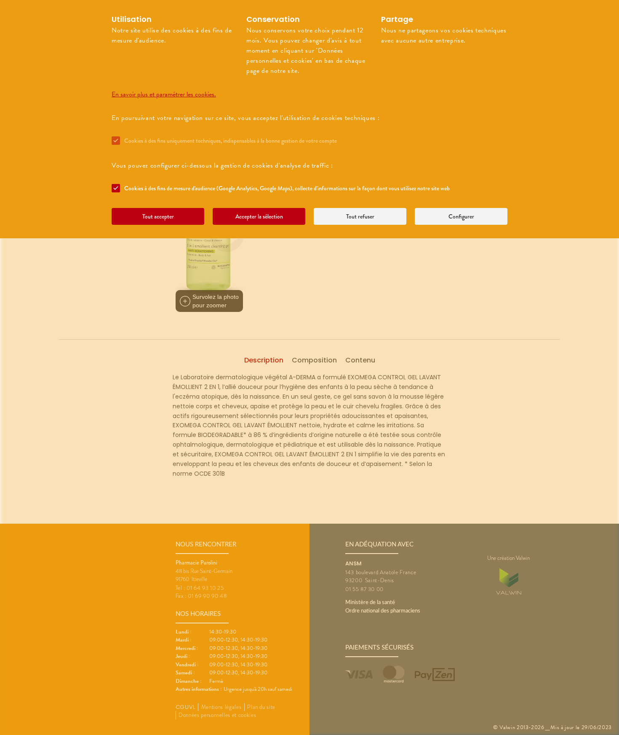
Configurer (461, 216)
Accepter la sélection (259, 216)
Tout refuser (360, 216)
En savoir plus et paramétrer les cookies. (164, 94)
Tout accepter (158, 216)
